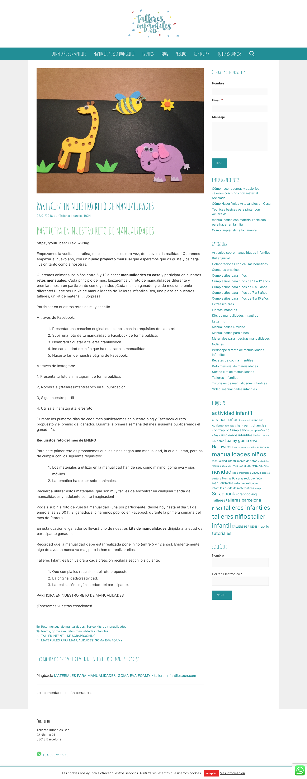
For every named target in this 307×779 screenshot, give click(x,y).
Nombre (218, 83)
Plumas (226, 478)
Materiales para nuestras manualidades (241, 338)
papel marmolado (241, 473)
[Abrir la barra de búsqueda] (252, 54)
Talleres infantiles (225, 378)
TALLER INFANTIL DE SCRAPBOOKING (68, 635)
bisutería (244, 420)
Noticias (218, 344)
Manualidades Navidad (228, 327)
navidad (222, 472)
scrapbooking (246, 494)
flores (220, 441)
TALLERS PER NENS (245, 526)
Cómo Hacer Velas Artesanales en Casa (241, 204)
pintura (216, 478)
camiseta (229, 425)
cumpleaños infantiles (235, 435)
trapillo (263, 526)
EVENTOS (148, 53)
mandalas (263, 447)
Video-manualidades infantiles (234, 389)
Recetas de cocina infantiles (232, 360)
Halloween (222, 446)
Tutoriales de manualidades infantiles (239, 383)
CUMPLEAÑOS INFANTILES (69, 53)
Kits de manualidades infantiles (235, 315)
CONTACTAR (201, 53)
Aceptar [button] (211, 773)
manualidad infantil (224, 461)
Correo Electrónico (227, 574)
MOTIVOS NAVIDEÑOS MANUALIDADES (248, 466)
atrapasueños (225, 419)
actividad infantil (232, 413)
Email (217, 100)
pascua (256, 472)
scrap (258, 488)
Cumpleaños (239, 430)
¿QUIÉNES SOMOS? (229, 53)
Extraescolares (223, 304)
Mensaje (218, 117)
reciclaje (249, 478)
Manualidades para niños (230, 333)
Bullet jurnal (221, 258)
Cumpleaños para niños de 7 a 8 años (239, 293)
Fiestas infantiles (224, 310)
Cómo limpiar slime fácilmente (234, 230)
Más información (232, 773)
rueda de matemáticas (239, 488)
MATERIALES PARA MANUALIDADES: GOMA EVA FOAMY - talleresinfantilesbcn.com (125, 676)
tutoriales (221, 533)
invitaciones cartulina (245, 447)
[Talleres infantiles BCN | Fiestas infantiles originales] (153, 23)
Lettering (218, 321)
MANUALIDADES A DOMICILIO (114, 53)
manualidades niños (239, 454)
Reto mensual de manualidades (63, 626)
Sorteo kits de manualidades (106, 626)
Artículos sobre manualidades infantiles (241, 253)
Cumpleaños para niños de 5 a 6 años (239, 287)
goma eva (59, 631)
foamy (45, 631)
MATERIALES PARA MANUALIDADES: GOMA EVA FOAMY (82, 640)
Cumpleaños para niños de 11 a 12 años (241, 281)
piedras (266, 473)
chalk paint (243, 425)
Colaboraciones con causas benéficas (240, 264)
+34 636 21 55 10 (55, 755)
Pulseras (237, 478)
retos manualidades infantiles (87, 631)
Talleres (218, 500)
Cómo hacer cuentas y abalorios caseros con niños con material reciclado (235, 193)
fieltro (257, 435)
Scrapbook (223, 493)
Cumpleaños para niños (229, 275)
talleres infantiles (246, 507)
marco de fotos (247, 461)
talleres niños (231, 516)
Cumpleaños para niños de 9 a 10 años (240, 298)
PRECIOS (180, 53)
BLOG (164, 53)
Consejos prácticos (226, 270)
